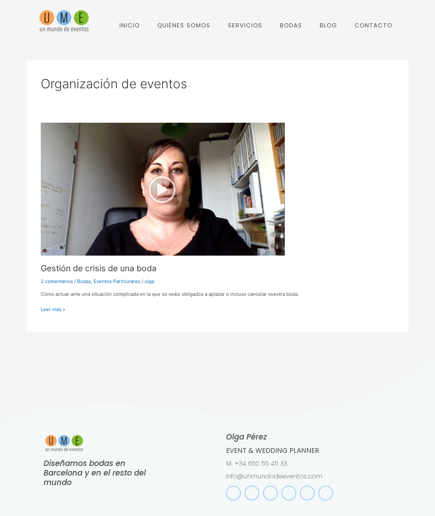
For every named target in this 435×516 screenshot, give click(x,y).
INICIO (129, 25)
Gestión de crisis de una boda (99, 268)
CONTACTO (373, 25)
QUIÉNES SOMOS (183, 25)
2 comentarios (57, 281)
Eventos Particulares (117, 281)
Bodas (84, 281)
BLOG (328, 25)
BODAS (291, 25)
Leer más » (53, 309)
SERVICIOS (245, 25)
